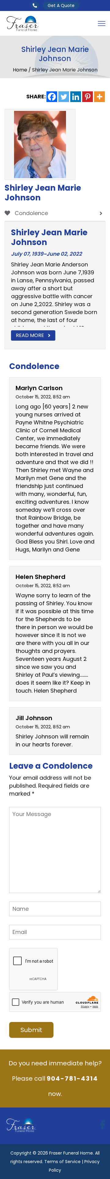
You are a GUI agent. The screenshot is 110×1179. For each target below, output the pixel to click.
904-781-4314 (72, 1078)
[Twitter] (63, 96)
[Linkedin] (75, 96)
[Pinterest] (87, 96)
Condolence (30, 213)
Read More (30, 335)
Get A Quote (61, 5)
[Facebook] (51, 96)
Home (20, 69)
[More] (99, 96)
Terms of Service (62, 1162)
